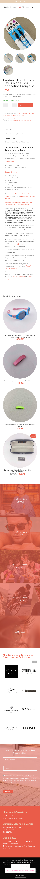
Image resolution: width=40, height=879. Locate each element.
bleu (19, 120)
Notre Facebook (19, 276)
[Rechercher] (22, 7)
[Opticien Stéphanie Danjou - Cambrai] (12, 7)
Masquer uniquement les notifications (20, 870)
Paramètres (20, 875)
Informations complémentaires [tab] (15, 134)
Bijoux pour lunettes (9, 115)
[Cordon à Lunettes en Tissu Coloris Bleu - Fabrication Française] (20, 33)
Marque (33, 118)
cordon (23, 120)
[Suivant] (35, 662)
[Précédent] (33, 662)
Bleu (17, 115)
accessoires (14, 120)
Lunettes (29, 120)
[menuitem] (22, 7)
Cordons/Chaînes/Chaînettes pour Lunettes (17, 118)
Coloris (21, 115)
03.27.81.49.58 (21, 1)
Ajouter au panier (25, 105)
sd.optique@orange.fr (17, 244)
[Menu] (27, 7)
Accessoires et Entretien (26, 113)
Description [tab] (8, 129)
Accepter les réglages (20, 866)
